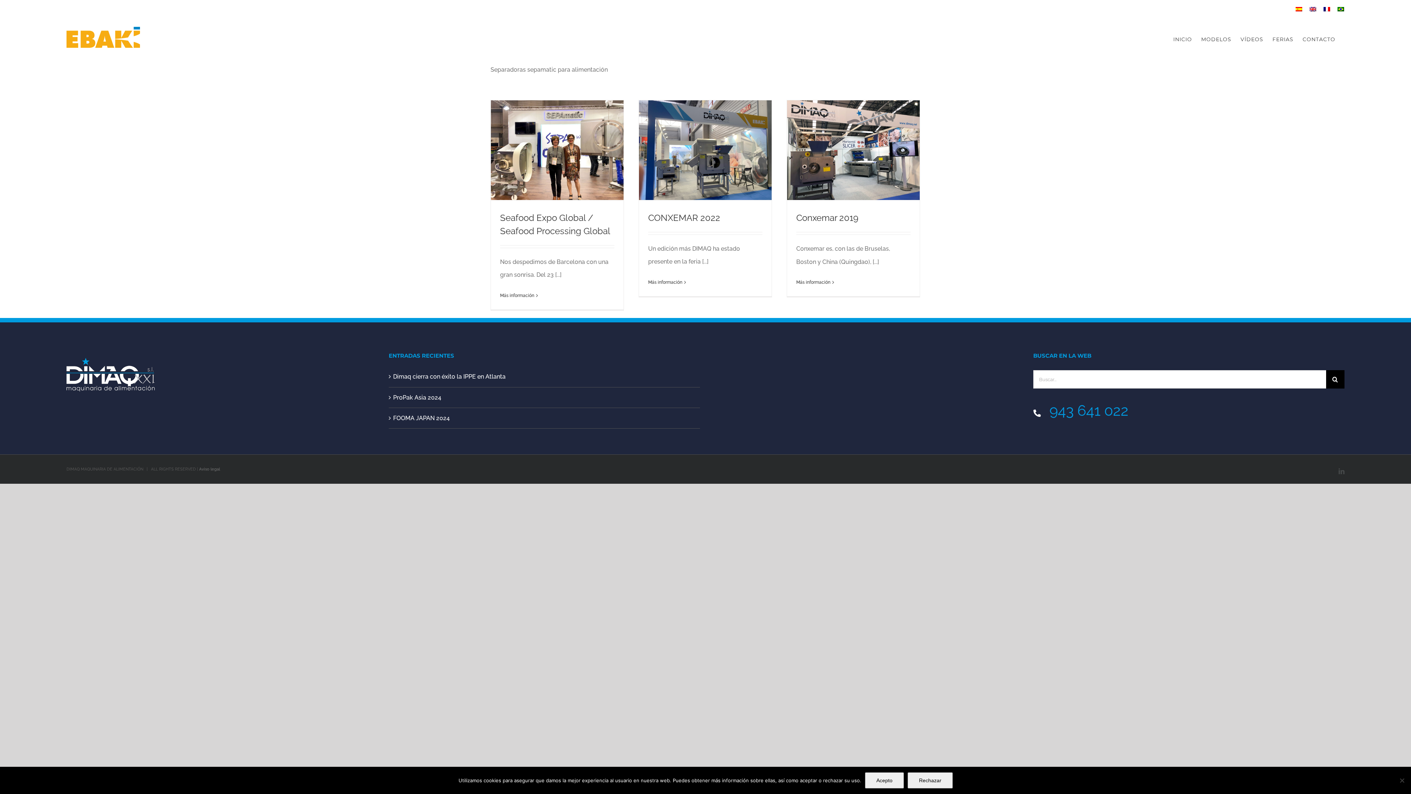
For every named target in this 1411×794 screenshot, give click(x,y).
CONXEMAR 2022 (684, 217)
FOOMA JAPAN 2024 (421, 418)
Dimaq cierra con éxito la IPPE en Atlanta (449, 376)
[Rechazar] (1401, 780)
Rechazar (930, 780)
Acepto (884, 780)
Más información (517, 295)
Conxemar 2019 (827, 217)
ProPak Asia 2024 (417, 397)
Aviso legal (209, 469)
